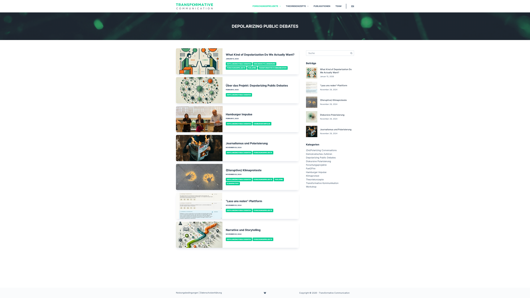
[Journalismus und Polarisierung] (199, 148)
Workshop (311, 186)
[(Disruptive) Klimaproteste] (199, 177)
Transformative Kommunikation (273, 68)
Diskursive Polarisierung (264, 64)
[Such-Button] (351, 53)
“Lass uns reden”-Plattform (244, 201)
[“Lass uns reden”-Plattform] (199, 206)
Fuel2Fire (252, 68)
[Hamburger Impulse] (199, 119)
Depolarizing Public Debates (239, 64)
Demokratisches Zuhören (319, 154)
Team (338, 6)
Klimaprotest (233, 183)
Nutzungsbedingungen (187, 292)
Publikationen (322, 6)
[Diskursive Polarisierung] (311, 117)
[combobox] (327, 53)
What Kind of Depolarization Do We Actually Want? (260, 54)
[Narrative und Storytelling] (199, 235)
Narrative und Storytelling (243, 230)
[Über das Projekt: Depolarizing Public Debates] (199, 90)
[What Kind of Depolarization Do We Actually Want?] (199, 61)
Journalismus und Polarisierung (247, 143)
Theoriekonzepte (296, 6)
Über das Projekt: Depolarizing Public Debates (257, 85)
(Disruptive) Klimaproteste (244, 170)
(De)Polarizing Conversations (321, 150)
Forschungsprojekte (265, 6)
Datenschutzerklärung (211, 292)
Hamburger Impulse (239, 114)
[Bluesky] (265, 293)
